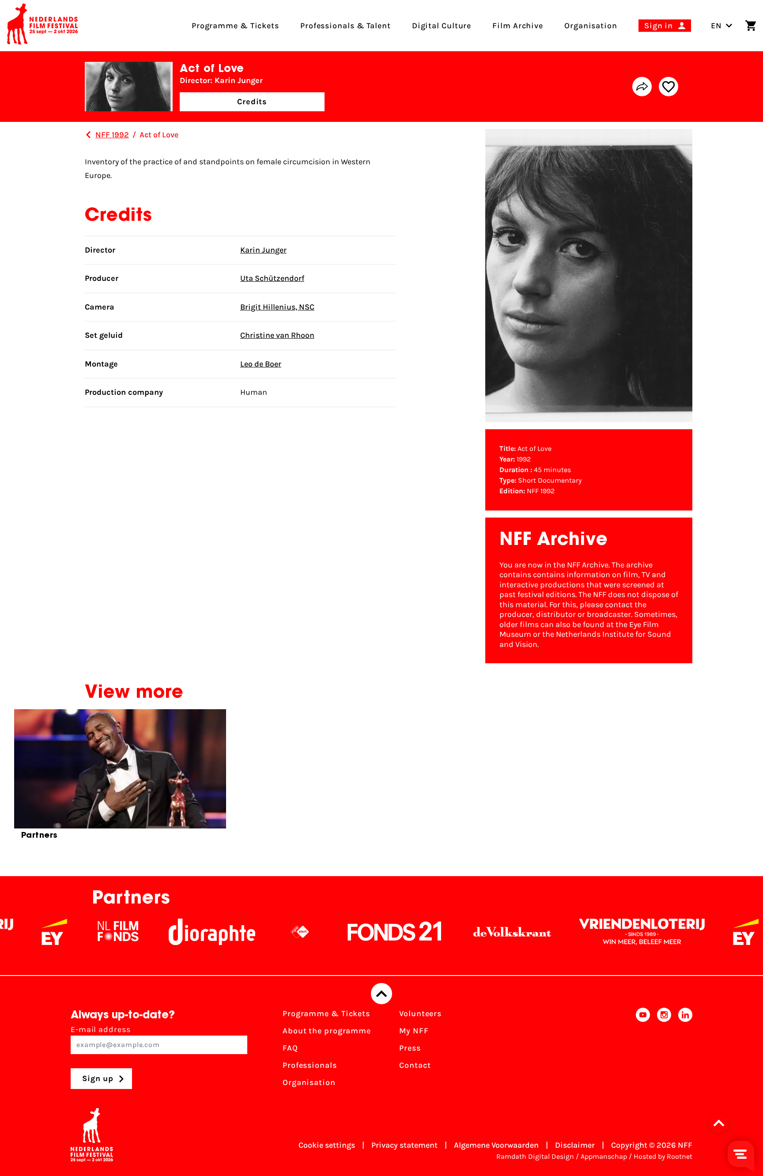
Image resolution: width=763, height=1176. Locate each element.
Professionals (310, 1065)
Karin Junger (263, 250)
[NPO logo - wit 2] (266, 932)
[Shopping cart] (750, 25)
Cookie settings (326, 1145)
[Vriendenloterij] (608, 932)
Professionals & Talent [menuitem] (345, 26)
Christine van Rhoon (277, 335)
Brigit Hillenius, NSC (277, 307)
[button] (721, 1123)
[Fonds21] (361, 932)
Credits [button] (252, 101)
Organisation (309, 1082)
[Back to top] (381, 993)
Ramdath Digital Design (535, 1156)
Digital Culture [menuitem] (442, 26)
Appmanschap (604, 1156)
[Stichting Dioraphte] (178, 932)
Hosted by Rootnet (663, 1156)
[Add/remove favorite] (668, 86)
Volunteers (420, 1013)
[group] (120, 778)
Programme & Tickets (326, 1013)
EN (716, 25)
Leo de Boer (260, 364)
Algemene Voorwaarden (496, 1145)
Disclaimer (575, 1145)
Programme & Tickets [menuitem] (235, 26)
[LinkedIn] (685, 1051)
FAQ (290, 1048)
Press (410, 1048)
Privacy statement (404, 1145)
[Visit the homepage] (42, 26)
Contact (415, 1065)
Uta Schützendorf (272, 278)
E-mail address (101, 1029)
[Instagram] (664, 1051)
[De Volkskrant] (478, 932)
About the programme (327, 1031)
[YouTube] (643, 1051)
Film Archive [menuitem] (517, 26)
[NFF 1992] (88, 134)
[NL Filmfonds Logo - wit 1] (84, 932)
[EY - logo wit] (21, 932)
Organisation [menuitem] (590, 26)
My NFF (413, 1031)
